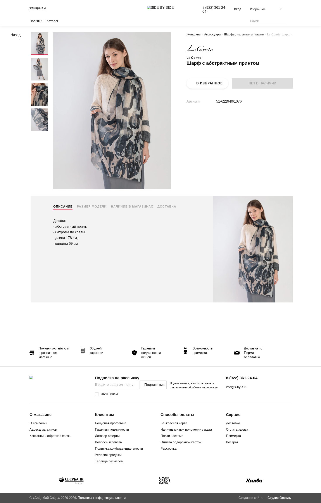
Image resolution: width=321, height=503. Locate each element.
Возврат (232, 442)
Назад (15, 35)
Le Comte (193, 57)
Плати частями (171, 436)
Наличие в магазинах (132, 206)
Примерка (233, 436)
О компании (38, 423)
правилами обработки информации (195, 387)
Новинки (35, 21)
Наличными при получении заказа (186, 429)
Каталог (52, 21)
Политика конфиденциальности (119, 448)
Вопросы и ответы (109, 442)
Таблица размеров (109, 461)
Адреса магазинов (43, 429)
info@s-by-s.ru (236, 387)
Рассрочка (168, 448)
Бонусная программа (110, 423)
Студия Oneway (280, 498)
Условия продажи (108, 455)
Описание (62, 206)
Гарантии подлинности (112, 429)
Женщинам (37, 8)
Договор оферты (107, 436)
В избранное (209, 83)
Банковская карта (173, 423)
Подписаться (155, 385)
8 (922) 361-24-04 (241, 378)
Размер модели (92, 206)
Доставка (166, 206)
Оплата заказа (237, 429)
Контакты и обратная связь (50, 436)
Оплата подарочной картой (180, 442)
